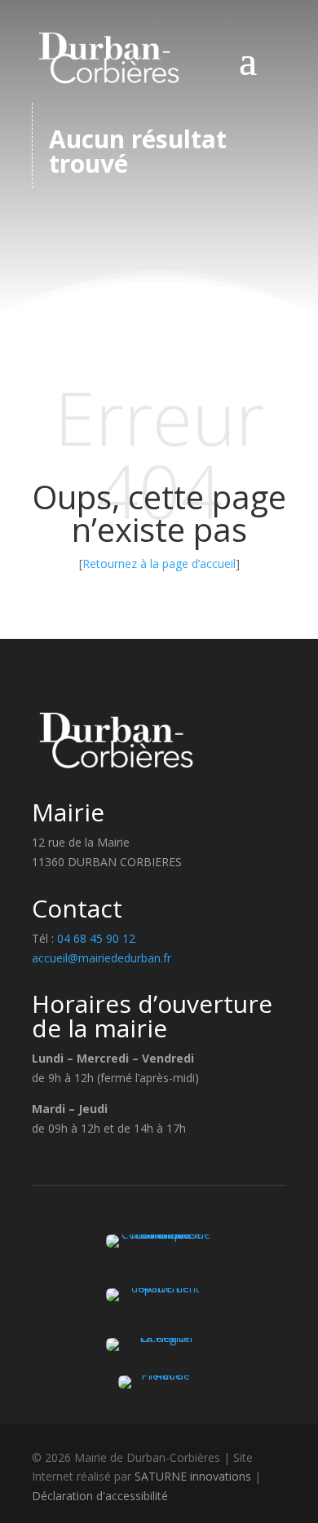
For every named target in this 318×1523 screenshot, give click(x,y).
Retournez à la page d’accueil (159, 563)
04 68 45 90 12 (96, 938)
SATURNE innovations (193, 1476)
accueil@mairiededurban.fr (101, 958)
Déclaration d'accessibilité (100, 1495)
